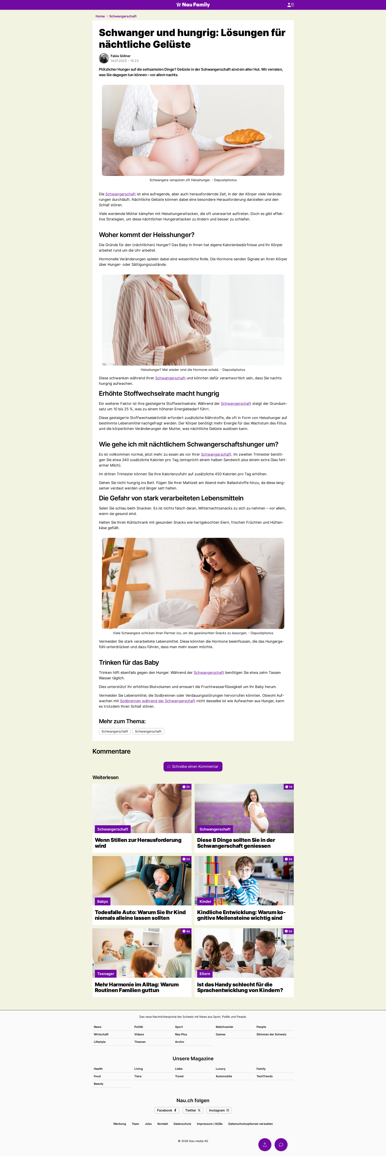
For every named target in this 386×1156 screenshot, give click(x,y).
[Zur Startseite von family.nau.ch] (193, 4)
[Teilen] (264, 1144)
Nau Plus (181, 1034)
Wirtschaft (101, 1034)
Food (97, 1076)
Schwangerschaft (123, 16)
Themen (140, 1041)
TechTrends (265, 1076)
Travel (179, 1076)
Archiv (179, 1041)
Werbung (119, 1123)
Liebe (179, 1068)
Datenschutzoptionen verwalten (250, 1123)
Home (100, 16)
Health (98, 1068)
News (98, 1026)
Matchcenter (224, 1026)
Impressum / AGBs (210, 1123)
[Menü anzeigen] (290, 5)
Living (138, 1068)
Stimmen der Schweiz (272, 1034)
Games (221, 1034)
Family (261, 1068)
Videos (139, 1034)
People (261, 1026)
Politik (138, 1026)
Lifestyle (100, 1041)
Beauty (98, 1083)
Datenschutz (182, 1123)
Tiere (137, 1076)
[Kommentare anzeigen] (281, 1144)
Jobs (148, 1123)
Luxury (221, 1068)
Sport (179, 1026)
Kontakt (162, 1123)
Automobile (224, 1076)
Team (135, 1123)
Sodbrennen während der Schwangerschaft (157, 701)
